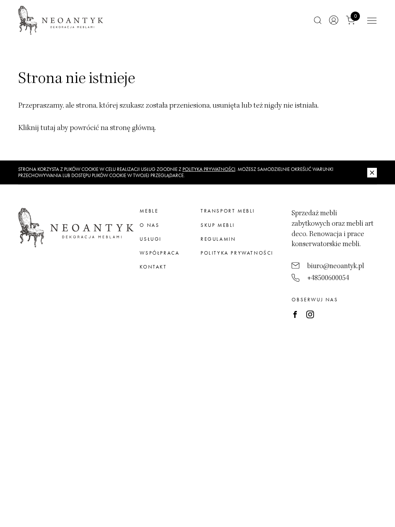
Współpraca (159, 253)
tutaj (48, 128)
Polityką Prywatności (208, 169)
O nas (149, 225)
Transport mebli (228, 211)
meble (149, 211)
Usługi (151, 239)
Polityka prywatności (237, 253)
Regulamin (218, 239)
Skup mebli (218, 225)
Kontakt (153, 267)
